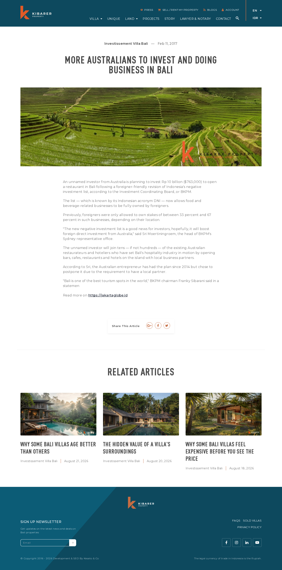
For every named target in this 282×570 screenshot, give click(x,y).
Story (170, 19)
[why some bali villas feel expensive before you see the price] (224, 414)
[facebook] (226, 542)
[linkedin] (247, 542)
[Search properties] (237, 18)
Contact (223, 19)
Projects (151, 19)
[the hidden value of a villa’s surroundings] (141, 414)
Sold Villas (252, 520)
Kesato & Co (91, 558)
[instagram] (236, 542)
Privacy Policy (249, 527)
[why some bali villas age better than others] (58, 414)
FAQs (236, 520)
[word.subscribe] (72, 542)
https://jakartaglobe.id (108, 295)
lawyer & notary (195, 19)
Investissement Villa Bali (38, 461)
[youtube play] (257, 542)
